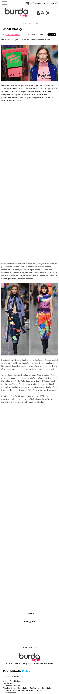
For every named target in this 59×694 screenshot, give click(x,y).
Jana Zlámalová (13, 34)
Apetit (5, 681)
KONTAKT (10, 663)
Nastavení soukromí (33, 690)
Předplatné (38, 663)
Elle (11, 681)
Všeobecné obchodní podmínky (15, 688)
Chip (14, 683)
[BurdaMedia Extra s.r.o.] (16, 672)
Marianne (18, 681)
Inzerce (17, 686)
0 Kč (55, 3)
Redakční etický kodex (23, 663)
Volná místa (7, 686)
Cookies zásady (9, 693)
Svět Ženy (7, 683)
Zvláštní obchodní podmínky (41, 688)
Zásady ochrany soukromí (13, 690)
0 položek (46, 3)
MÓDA (23, 23)
